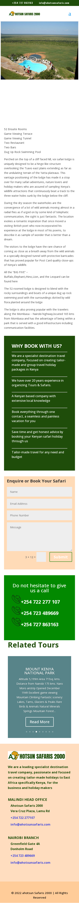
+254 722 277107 (23, 818)
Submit (61, 557)
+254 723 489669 (23, 856)
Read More (39, 721)
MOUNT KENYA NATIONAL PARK (39, 670)
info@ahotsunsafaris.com (30, 824)
